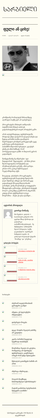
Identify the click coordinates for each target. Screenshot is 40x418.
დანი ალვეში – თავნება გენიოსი (25, 261)
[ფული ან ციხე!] (20, 58)
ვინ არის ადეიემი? (24, 279)
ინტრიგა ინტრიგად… (20, 371)
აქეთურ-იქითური (13, 35)
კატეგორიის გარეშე (11, 252)
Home (4, 35)
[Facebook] (18, 408)
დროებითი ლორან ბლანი (26, 251)
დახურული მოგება (19, 322)
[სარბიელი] (20, 9)
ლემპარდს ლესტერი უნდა (26, 270)
